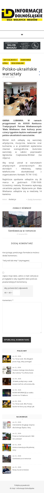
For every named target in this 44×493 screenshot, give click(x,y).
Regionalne (18, 63)
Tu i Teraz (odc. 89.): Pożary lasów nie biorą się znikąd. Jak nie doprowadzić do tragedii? (23, 405)
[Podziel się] (39, 73)
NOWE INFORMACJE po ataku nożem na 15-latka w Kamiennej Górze (22, 394)
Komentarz (7, 300)
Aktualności (10, 60)
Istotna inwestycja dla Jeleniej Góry (23, 448)
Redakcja (12, 199)
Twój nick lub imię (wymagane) (15, 260)
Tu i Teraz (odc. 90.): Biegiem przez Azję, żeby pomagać (22, 360)
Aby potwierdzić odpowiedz (16, 288)
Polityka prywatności (22, 485)
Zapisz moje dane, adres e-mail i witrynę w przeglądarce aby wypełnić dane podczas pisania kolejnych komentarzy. (20, 279)
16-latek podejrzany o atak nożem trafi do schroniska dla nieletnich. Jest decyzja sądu (23, 383)
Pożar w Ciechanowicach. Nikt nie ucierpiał (23, 437)
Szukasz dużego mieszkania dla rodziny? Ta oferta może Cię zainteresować (23, 371)
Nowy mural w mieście (20, 470)
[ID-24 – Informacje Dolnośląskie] (22, 15)
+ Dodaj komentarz (34, 199)
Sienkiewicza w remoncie (22, 230)
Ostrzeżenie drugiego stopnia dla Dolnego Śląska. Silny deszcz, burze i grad (23, 426)
